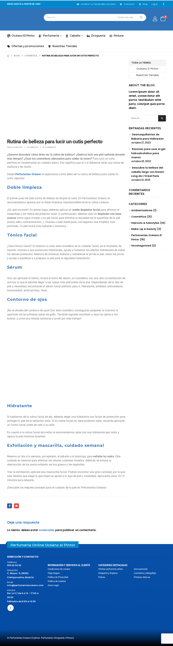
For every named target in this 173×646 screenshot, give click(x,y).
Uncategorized (141, 245)
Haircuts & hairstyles (145, 223)
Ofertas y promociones (27, 46)
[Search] (141, 17)
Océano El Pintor (23, 35)
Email (16, 505)
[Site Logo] (22, 19)
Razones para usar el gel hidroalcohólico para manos (148, 153)
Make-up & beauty (143, 229)
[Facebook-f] (10, 608)
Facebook (9, 505)
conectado (46, 530)
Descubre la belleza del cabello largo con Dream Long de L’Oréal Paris (147, 172)
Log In (154, 4)
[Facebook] (163, 4)
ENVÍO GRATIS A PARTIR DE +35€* (24, 4)
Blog (145, 4)
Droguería (98, 35)
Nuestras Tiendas (64, 46)
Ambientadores (141, 210)
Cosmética (32, 147)
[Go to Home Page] (8, 56)
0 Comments (49, 147)
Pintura (118, 35)
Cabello (75, 35)
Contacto (129, 4)
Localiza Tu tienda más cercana (98, 4)
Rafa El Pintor (14, 147)
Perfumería (51, 35)
